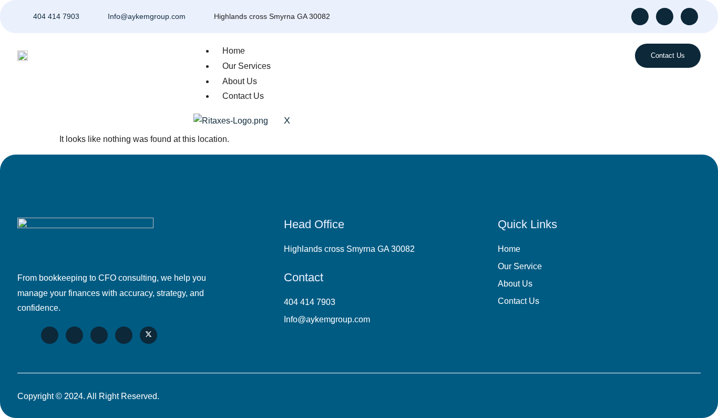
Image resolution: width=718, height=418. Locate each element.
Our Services (246, 66)
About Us (239, 81)
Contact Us (243, 95)
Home (233, 50)
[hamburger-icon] (572, 56)
